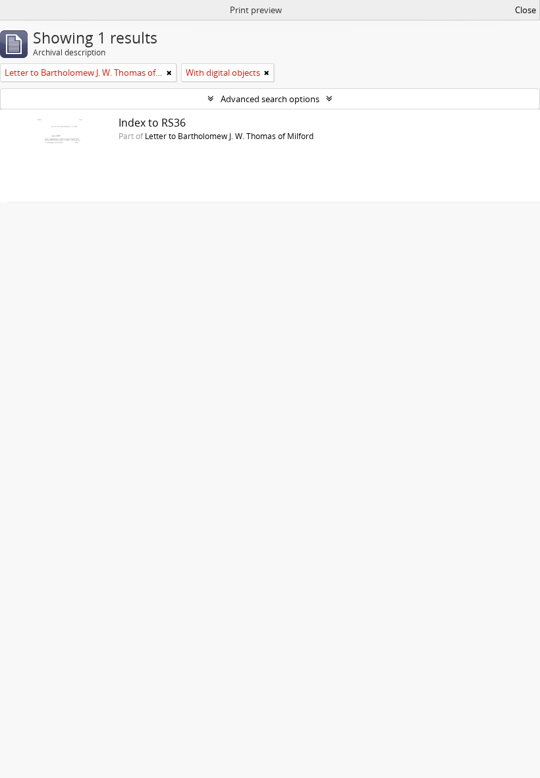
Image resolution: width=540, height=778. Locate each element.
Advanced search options (270, 99)
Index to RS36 (152, 122)
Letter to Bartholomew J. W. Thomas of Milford (229, 136)
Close (525, 10)
